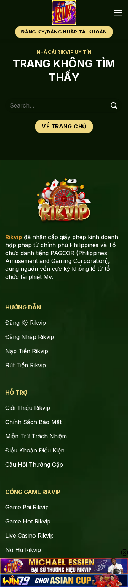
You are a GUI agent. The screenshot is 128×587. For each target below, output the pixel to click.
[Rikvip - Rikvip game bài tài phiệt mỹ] (64, 12)
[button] (118, 12)
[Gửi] (114, 105)
